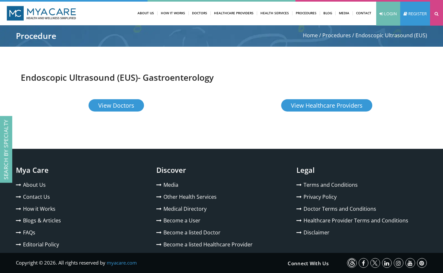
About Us (146, 13)
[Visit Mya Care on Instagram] (398, 263)
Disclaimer (316, 232)
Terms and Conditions (331, 184)
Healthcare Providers (234, 13)
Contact (363, 13)
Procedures (306, 13)
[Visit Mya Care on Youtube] (410, 263)
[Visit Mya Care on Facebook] (363, 263)
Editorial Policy (41, 244)
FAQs (29, 232)
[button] (436, 14)
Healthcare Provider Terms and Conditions (356, 220)
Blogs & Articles (42, 220)
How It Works (173, 13)
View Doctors (116, 105)
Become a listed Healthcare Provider (208, 244)
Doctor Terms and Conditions (340, 208)
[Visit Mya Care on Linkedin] (387, 263)
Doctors (199, 13)
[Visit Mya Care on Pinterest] (422, 263)
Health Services (274, 13)
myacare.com (122, 262)
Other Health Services (190, 196)
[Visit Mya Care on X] (375, 263)
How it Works (39, 208)
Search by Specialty (6, 149)
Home (310, 35)
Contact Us (36, 196)
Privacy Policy (320, 196)
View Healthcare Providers (327, 105)
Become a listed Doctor (192, 232)
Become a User (181, 220)
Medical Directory (185, 208)
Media (344, 13)
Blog (327, 13)
